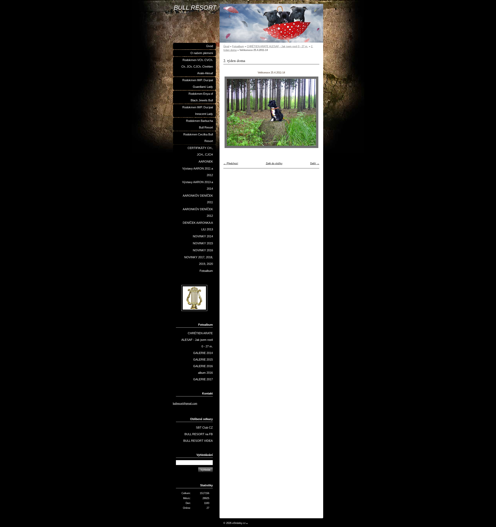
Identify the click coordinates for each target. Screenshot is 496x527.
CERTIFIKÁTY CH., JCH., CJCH (200, 151)
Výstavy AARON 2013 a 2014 (197, 185)
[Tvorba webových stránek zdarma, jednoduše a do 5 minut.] (247, 523)
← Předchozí (230, 163)
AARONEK (206, 161)
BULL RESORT (195, 7)
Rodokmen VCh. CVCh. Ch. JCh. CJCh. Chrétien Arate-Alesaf (197, 67)
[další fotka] (313, 112)
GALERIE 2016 (203, 366)
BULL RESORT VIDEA (198, 440)
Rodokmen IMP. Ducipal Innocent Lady (197, 110)
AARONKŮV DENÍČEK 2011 (198, 199)
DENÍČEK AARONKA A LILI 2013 (198, 226)
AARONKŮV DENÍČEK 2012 (198, 212)
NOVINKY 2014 (203, 236)
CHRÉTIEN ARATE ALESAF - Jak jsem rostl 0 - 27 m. (277, 46)
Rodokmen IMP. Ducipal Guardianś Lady (197, 83)
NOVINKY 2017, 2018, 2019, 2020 (198, 260)
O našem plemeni (201, 53)
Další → (314, 163)
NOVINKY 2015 (203, 243)
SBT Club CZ (204, 427)
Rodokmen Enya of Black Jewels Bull (201, 97)
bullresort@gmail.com (185, 403)
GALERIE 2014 (203, 353)
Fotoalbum (238, 46)
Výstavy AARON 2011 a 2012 (197, 172)
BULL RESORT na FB (198, 434)
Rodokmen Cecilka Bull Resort (198, 138)
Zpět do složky (274, 163)
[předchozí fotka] (229, 112)
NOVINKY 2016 (203, 250)
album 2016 (205, 372)
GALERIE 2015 (203, 359)
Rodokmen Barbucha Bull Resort (199, 124)
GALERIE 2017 (203, 379)
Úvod (226, 46)
